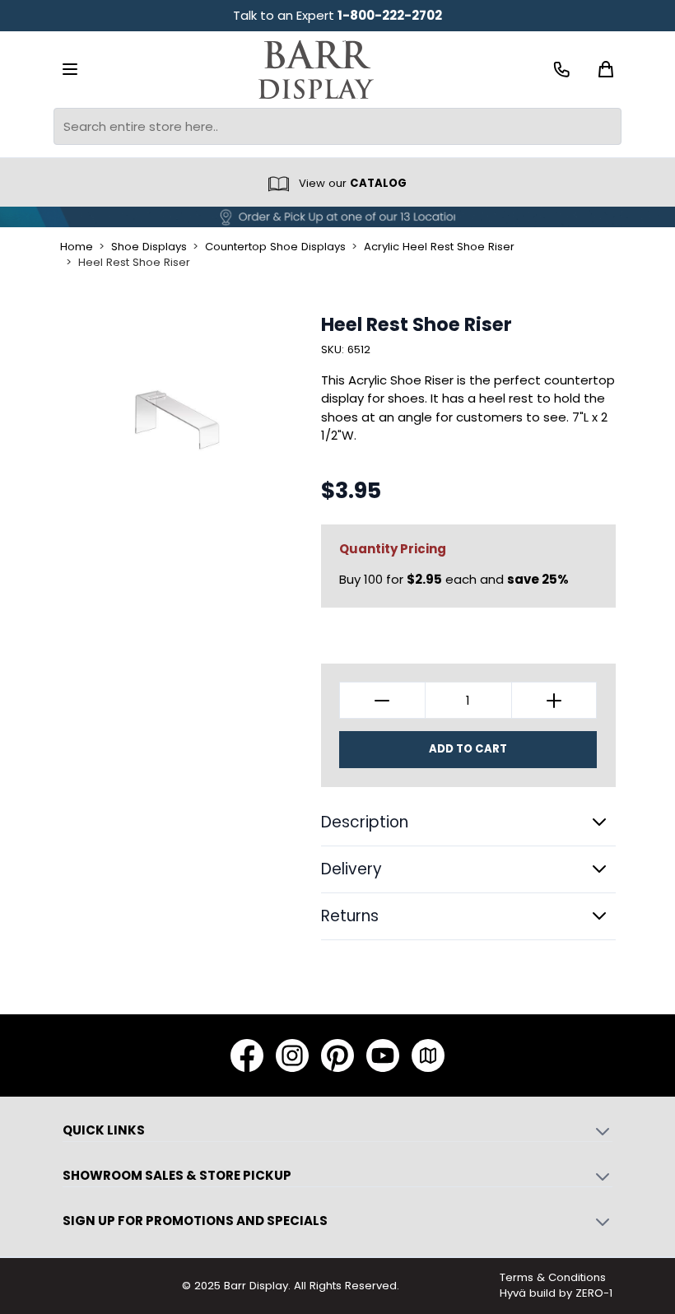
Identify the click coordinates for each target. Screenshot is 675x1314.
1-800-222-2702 (390, 15)
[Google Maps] (428, 1055)
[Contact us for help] (561, 69)
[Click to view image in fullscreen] (177, 418)
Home (76, 247)
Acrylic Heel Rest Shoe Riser (439, 247)
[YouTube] (382, 1055)
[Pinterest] (337, 1055)
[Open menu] (70, 69)
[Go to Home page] (316, 69)
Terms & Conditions (553, 1277)
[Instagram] (292, 1055)
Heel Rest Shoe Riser (134, 262)
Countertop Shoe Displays (275, 247)
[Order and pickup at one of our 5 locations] (337, 217)
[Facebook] (246, 1055)
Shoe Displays (149, 247)
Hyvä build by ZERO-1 (556, 1293)
